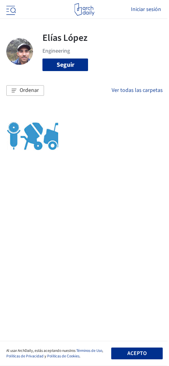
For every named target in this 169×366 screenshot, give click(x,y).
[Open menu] (10, 9)
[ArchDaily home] (84, 9)
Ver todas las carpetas (137, 90)
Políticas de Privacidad (25, 356)
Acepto (137, 353)
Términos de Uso (89, 350)
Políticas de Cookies (63, 356)
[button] (25, 90)
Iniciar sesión (146, 9)
